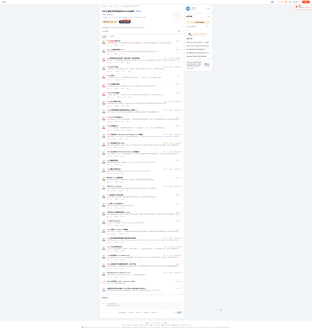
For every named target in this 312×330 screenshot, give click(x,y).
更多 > (208, 16)
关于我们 (123, 325)
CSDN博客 (164, 323)
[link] (104, 6)
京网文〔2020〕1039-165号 (114, 327)
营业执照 (208, 327)
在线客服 (176, 325)
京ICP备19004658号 (102, 327)
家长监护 (150, 327)
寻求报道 (141, 325)
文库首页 (104, 6)
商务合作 (135, 325)
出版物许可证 (202, 327)
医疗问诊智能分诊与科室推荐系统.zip (196, 49)
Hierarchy (110, 14)
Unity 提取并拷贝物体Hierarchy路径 (118, 11)
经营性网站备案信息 (125, 327)
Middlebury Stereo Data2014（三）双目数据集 (198, 42)
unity (104, 14)
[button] (180, 31)
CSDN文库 (158, 323)
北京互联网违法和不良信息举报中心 (139, 327)
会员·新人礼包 (282, 2)
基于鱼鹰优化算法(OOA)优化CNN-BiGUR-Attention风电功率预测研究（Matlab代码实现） (198, 53)
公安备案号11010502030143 (90, 327)
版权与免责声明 (189, 327)
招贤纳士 (129, 325)
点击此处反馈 (189, 68)
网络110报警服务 (156, 327)
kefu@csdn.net (167, 325)
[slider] (109, 312)
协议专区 (147, 325)
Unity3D (117, 6)
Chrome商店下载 (174, 327)
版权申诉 (138, 11)
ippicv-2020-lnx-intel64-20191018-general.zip (198, 46)
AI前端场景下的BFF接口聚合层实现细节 (197, 56)
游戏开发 (110, 6)
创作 (306, 2)
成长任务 (295, 2)
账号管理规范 (182, 327)
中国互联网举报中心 (165, 327)
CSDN (152, 323)
